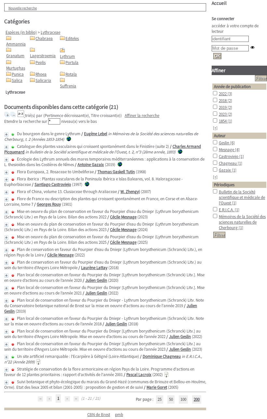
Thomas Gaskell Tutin (116, 172)
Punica (18, 74)
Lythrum (67, 56)
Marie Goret (157, 387)
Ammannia (16, 44)
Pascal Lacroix (138, 374)
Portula (71, 62)
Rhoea (41, 74)
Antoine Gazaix (90, 164)
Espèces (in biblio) (21, 32)
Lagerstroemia (43, 56)
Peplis (40, 62)
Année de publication (232, 86)
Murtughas (15, 68)
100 (183, 399)
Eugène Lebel (95, 134)
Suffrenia (68, 86)
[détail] (6, 134)
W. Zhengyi (130, 191)
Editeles (72, 38)
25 (160, 399)
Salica (17, 80)
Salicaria (43, 80)
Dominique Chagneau (162, 356)
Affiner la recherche (142, 115)
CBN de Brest (98, 414)
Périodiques (224, 185)
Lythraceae (50, 32)
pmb (119, 414)
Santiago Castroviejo (53, 184)
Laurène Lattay (94, 267)
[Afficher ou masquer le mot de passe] (252, 47)
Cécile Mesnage (123, 217)
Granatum (15, 56)
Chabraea (44, 38)
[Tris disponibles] (21, 115)
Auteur (220, 135)
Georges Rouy (49, 204)
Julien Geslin (96, 280)
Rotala (71, 74)
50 (171, 399)
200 (197, 399)
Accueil (219, 3)
